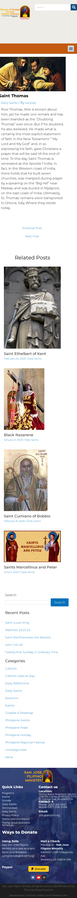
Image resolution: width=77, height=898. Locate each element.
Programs (8, 793)
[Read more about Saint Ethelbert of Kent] (32, 307)
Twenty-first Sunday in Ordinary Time (31, 652)
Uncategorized (15, 750)
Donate (6, 800)
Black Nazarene (18, 435)
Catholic (11, 668)
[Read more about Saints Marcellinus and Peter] (32, 546)
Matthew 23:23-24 (17, 630)
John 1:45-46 (14, 645)
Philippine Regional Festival (25, 742)
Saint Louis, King (17, 622)
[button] (71, 49)
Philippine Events (17, 720)
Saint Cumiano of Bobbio (27, 516)
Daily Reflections (17, 683)
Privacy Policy (10, 815)
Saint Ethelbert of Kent (25, 353)
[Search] (74, 7)
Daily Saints (9, 103)
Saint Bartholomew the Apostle (28, 637)
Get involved (9, 808)
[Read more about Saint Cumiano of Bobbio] (25, 480)
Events (10, 705)
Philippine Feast (16, 727)
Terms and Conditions (16, 819)
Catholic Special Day (19, 676)
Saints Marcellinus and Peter (30, 567)
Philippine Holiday (18, 735)
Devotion (11, 698)
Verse (9, 757)
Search (10, 595)
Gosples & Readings (19, 713)
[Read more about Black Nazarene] (24, 399)
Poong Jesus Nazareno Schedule (16, 824)
